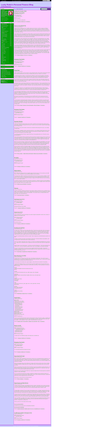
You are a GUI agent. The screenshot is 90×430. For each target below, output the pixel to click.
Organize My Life (3, 52)
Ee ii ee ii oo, (32, 408)
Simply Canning (3, 75)
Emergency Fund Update (19, 12)
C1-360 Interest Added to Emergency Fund (23, 412)
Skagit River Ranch (3, 76)
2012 (10, 39)
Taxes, (39, 321)
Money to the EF (17, 325)
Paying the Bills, (25, 321)
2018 (10, 32)
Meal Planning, (19, 251)
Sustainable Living (3, 60)
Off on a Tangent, (20, 105)
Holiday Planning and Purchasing (4, 40)
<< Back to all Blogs (3, 0)
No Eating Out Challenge (19, 227)
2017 (10, 33)
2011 (10, 40)
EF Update (16, 157)
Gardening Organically (4, 35)
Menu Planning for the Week (20, 255)
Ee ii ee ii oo (25, 55)
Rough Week (17, 70)
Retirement (2, 58)
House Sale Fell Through (19, 356)
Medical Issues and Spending (5, 47)
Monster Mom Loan (3, 48)
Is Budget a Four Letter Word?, (33, 321)
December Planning (18, 121)
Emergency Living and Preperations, (28, 105)
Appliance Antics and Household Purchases (4, 24)
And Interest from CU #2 (19, 199)
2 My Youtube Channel (4, 70)
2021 (10, 28)
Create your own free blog (17, 0)
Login (12, 0)
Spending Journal (3, 59)
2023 (10, 26)
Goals (2, 37)
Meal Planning (3, 46)
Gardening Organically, (20, 408)
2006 (10, 45)
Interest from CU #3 (18, 212)
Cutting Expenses (3, 28)
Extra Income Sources (4, 34)
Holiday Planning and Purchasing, (28, 153)
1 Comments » (28, 21)
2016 (10, 34)
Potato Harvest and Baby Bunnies (21, 383)
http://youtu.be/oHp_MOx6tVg (18, 404)
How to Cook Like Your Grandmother (6, 74)
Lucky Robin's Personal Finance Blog (6, 66)
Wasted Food (30, 251)
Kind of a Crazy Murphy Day (20, 25)
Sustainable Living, (25, 251)
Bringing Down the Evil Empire (4, 27)
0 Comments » (28, 66)
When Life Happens (37, 105)
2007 (10, 44)
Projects (2, 54)
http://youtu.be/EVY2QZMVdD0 (19, 407)
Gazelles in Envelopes (4, 36)
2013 (10, 38)
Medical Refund (17, 170)
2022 (10, 27)
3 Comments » (42, 105)
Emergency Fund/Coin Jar (21, 21)
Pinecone (16, 188)
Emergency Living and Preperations (4, 32)
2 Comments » (30, 55)
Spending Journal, (20, 321)
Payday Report (17, 297)
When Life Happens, (20, 55)
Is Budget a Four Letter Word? (4, 42)
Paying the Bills (3, 53)
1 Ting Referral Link (3, 69)
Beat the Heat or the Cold (4, 25)
